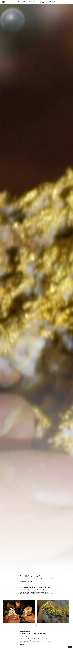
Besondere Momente (32, 2)
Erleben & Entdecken (51, 2)
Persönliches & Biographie (22, 2)
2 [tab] (36, 625)
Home (3, 2)
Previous (4, 612)
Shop (70, 647)
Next (68, 612)
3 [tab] (37, 625)
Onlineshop (42, 2)
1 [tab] (35, 625)
